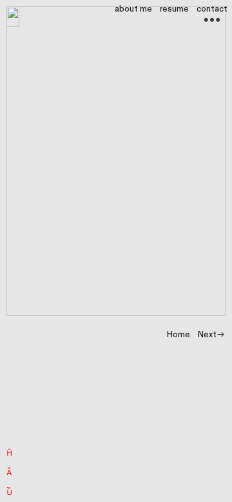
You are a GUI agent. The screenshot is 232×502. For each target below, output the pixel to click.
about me (133, 9)
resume (174, 9)
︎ (9, 470)
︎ (9, 451)
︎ (9, 490)
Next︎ (212, 335)
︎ (212, 20)
